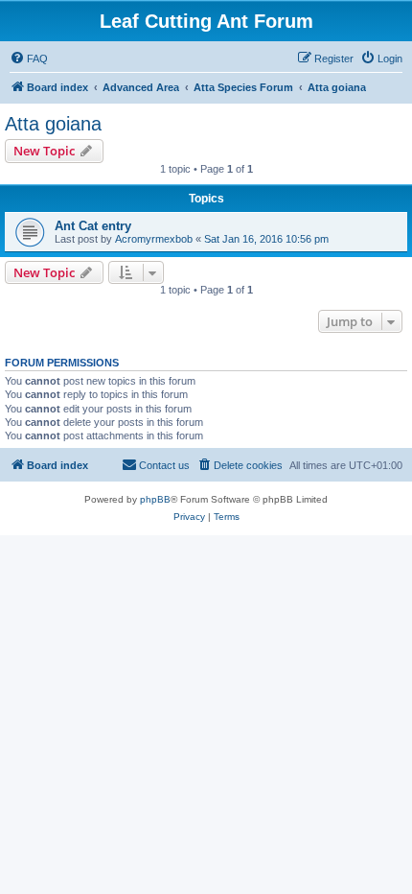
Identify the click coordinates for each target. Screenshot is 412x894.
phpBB (155, 499)
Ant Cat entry (93, 226)
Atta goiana (53, 123)
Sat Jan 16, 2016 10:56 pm (266, 239)
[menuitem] (29, 58)
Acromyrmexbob (154, 239)
